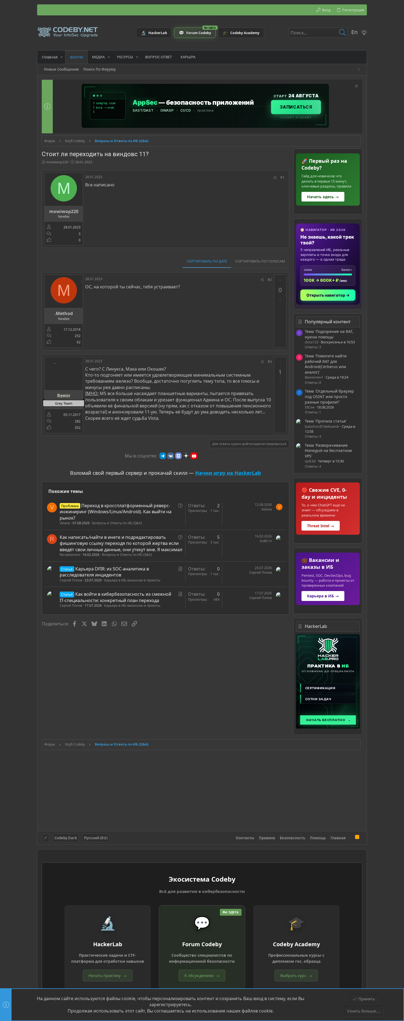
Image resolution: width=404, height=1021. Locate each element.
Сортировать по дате (207, 261)
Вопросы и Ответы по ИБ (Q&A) (117, 523)
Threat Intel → (320, 525)
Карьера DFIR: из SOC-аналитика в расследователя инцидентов (104, 572)
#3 (270, 361)
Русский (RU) (95, 837)
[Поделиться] (274, 177)
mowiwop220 (57, 161)
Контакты (245, 837)
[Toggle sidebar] (359, 69)
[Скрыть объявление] (355, 87)
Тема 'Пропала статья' (326, 421)
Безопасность (292, 837)
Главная (338, 837)
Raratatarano (70, 554)
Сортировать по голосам (260, 261)
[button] (61, 57)
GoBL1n (266, 541)
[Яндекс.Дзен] (186, 455)
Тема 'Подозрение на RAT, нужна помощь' (329, 334)
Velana (65, 523)
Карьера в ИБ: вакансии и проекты (132, 580)
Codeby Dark (65, 837)
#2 (270, 279)
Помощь (318, 837)
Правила (267, 837)
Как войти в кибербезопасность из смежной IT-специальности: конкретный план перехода (115, 597)
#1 (282, 177)
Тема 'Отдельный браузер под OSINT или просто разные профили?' (329, 396)
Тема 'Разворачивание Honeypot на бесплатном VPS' (328, 451)
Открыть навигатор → (328, 295)
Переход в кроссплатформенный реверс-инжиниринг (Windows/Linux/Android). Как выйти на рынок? (115, 512)
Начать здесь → (323, 196)
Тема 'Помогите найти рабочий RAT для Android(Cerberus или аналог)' (326, 364)
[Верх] (350, 837)
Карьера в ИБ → (323, 595)
